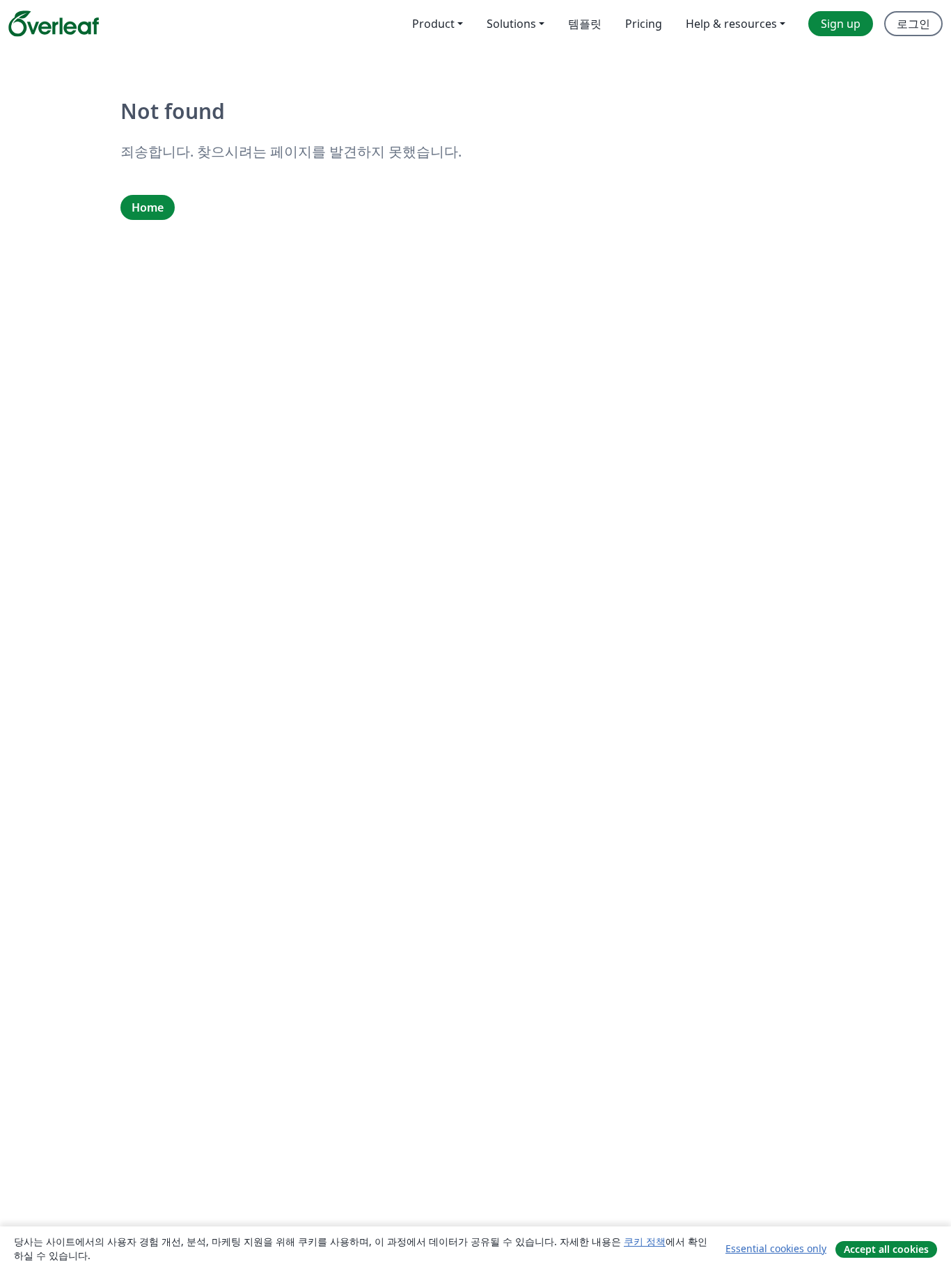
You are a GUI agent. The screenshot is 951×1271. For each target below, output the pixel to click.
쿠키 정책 (645, 1241)
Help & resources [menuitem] (731, 23)
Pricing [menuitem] (643, 23)
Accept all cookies (886, 1249)
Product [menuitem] (433, 23)
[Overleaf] (53, 23)
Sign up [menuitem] (840, 23)
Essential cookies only (775, 1248)
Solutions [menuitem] (511, 23)
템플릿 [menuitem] (585, 23)
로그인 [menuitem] (913, 23)
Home (148, 207)
